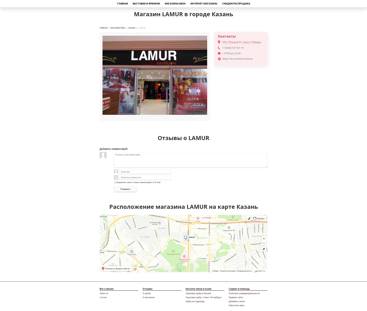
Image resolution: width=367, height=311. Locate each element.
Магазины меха (175, 3)
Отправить (125, 189)
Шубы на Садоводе (195, 301)
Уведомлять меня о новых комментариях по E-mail (138, 182)
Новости (104, 293)
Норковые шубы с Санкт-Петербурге (203, 297)
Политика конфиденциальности (244, 293)
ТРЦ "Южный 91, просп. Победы (241, 42)
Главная (122, 3)
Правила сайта (236, 297)
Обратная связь (236, 305)
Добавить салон (237, 301)
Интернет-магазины (204, 3)
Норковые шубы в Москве (198, 293)
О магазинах (149, 297)
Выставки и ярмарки (146, 3)
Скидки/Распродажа (236, 3)
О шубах (147, 293)
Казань (131, 28)
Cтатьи (103, 297)
